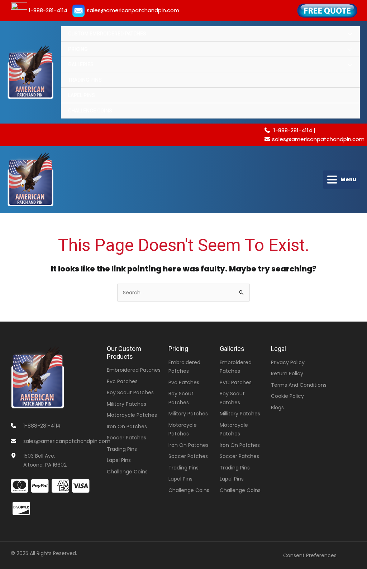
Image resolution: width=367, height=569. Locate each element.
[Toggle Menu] (349, 34)
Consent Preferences (310, 555)
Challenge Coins (90, 111)
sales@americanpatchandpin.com (318, 139)
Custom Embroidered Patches (107, 34)
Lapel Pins (81, 95)
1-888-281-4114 (291, 130)
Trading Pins (85, 80)
